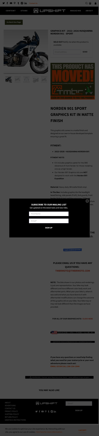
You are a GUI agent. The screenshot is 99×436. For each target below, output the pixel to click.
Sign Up (48, 227)
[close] (87, 201)
